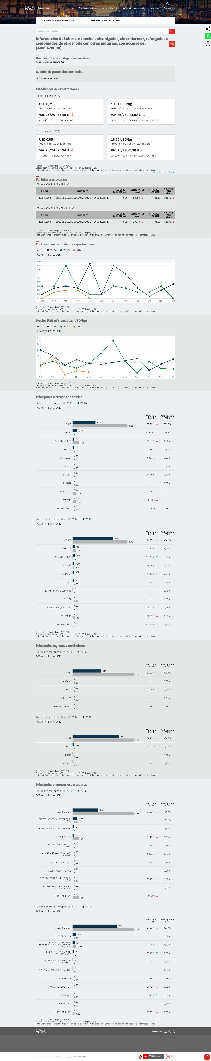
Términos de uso (55, 1057)
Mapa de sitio (41, 1057)
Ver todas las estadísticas (164, 172)
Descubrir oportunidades (88, 8)
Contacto (167, 8)
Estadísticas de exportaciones (105, 20)
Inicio (72, 8)
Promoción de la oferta (109, 8)
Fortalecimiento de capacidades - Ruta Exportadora (141, 8)
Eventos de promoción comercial (59, 20)
